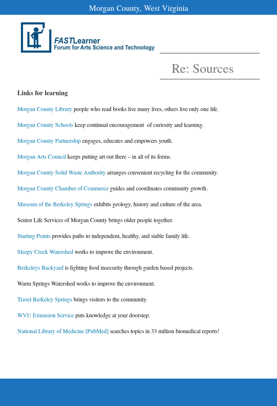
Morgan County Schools (45, 124)
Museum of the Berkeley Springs (54, 204)
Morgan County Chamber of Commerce (63, 188)
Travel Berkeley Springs (44, 299)
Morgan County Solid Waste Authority (61, 172)
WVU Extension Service (45, 315)
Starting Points (33, 235)
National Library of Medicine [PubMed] (63, 331)
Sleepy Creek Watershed (45, 251)
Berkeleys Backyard (40, 267)
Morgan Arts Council (41, 156)
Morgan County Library (44, 108)
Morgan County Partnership (49, 140)
